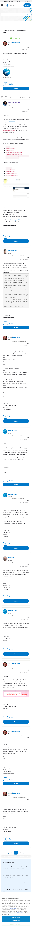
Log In (27, 5)
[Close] (27, 895)
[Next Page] (23, 853)
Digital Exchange (6, 24)
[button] (5, 84)
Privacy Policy (20, 912)
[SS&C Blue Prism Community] (10, 5)
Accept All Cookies (16, 917)
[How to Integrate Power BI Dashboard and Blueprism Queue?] (29, 97)
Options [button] (30, 24)
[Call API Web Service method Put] (26, 97)
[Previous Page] (8, 853)
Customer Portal (9, 1)
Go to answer (16, 38)
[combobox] (16, 14)
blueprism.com (27, 1)
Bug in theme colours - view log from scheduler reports (15, 875)
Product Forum (7, 870)
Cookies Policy (13, 908)
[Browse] (2, 5)
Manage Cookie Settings (16, 924)
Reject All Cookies (16, 920)
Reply (16, 88)
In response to (20, 107)
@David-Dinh (12, 121)
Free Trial (18, 1)
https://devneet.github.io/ (13, 220)
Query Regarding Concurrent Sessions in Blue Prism (15, 882)
